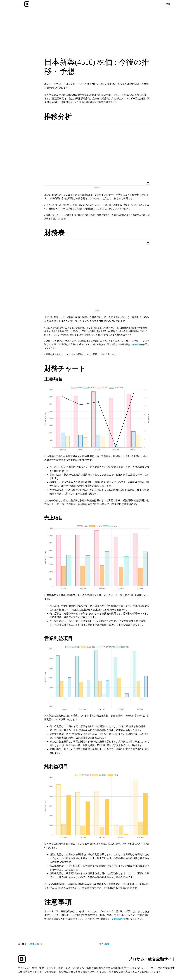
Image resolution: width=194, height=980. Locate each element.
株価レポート (36, 944)
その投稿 (136, 344)
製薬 (107, 944)
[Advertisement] (97, 29)
